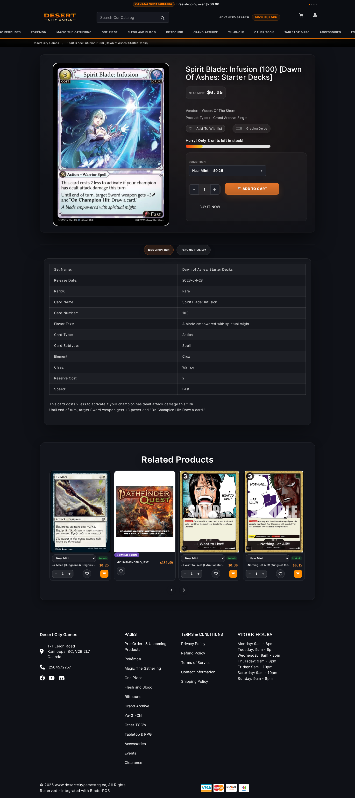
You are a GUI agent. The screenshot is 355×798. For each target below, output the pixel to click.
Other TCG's (135, 725)
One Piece (133, 677)
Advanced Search (234, 17)
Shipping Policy (194, 681)
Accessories (135, 743)
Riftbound (133, 696)
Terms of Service (196, 662)
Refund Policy (193, 653)
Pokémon (133, 659)
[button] (303, 17)
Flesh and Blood (139, 687)
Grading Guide (256, 128)
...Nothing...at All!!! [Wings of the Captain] (267, 565)
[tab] (159, 250)
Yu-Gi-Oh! (133, 715)
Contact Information (198, 672)
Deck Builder (266, 17)
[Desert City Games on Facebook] (44, 678)
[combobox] (133, 17)
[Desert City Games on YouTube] (53, 678)
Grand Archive (137, 706)
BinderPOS (100, 790)
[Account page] (317, 17)
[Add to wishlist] (87, 573)
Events (130, 753)
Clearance (133, 762)
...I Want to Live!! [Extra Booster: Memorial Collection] (201, 565)
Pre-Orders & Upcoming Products (145, 646)
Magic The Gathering (143, 668)
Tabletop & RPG (138, 734)
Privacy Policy (193, 643)
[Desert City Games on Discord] (63, 678)
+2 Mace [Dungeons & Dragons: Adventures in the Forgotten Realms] (72, 565)
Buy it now (209, 207)
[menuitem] (38, 32)
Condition (197, 162)
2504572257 (60, 667)
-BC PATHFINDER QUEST (133, 562)
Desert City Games (58, 634)
